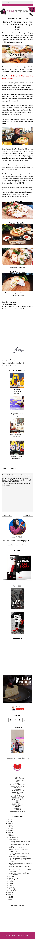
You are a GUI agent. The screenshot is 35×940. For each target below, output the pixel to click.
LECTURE (17, 793)
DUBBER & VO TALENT (17, 786)
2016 (9, 892)
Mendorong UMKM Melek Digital (18, 856)
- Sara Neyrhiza (25, 935)
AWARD (17, 777)
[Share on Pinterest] (10, 360)
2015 (9, 894)
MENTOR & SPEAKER (18, 798)
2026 (9, 819)
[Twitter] (15, 720)
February (12, 890)
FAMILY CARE (17, 787)
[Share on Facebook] (3, 360)
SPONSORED (17, 810)
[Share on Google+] (18, 360)
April (10, 887)
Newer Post (7, 515)
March (11, 889)
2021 (9, 828)
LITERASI (17, 795)
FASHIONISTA (17, 789)
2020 (9, 830)
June (10, 883)
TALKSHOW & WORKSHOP (17, 811)
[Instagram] (20, 720)
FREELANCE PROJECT (17, 792)
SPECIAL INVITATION (9, 365)
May (10, 885)
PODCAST (17, 801)
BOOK (17, 781)
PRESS (17, 802)
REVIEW (17, 807)
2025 (9, 821)
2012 (9, 899)
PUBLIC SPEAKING (17, 804)
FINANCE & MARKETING (17, 790)
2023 (9, 825)
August (11, 880)
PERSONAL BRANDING (17, 799)
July (10, 881)
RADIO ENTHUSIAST (17, 805)
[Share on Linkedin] (14, 360)
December (12, 837)
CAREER (17, 783)
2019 (9, 832)
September (12, 878)
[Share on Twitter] (6, 360)
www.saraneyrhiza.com (20, 545)
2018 (9, 834)
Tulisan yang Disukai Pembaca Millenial (20, 858)
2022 (9, 827)
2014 (9, 896)
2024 (9, 823)
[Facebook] (10, 720)
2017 (9, 836)
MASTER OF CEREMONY (17, 796)
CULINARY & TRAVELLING (17, 19)
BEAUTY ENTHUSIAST (17, 778)
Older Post (27, 515)
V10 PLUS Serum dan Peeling (17, 848)
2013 (9, 898)
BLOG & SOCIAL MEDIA (17, 780)
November (12, 839)
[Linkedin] (24, 720)
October (11, 876)
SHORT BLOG (17, 808)
